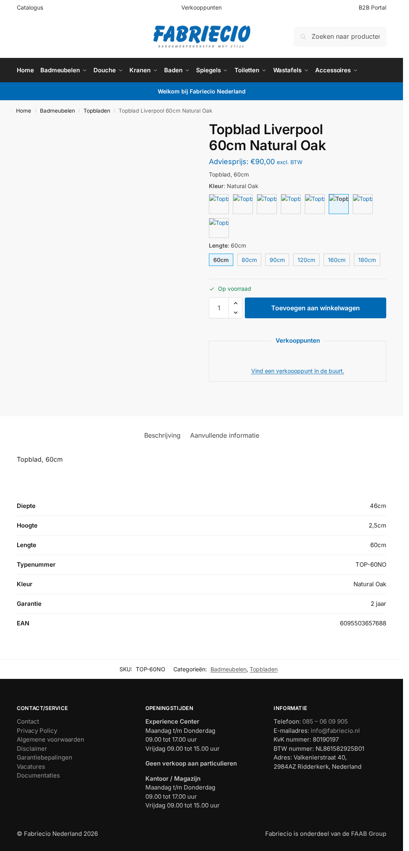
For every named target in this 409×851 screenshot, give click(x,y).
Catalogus (30, 7)
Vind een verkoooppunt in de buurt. (297, 370)
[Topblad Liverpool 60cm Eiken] (363, 204)
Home (23, 110)
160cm (336, 259)
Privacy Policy (37, 730)
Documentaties (38, 775)
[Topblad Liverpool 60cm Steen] (291, 204)
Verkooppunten (201, 7)
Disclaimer (32, 748)
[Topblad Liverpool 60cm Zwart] (315, 204)
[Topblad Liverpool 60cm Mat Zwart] (219, 228)
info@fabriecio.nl (335, 730)
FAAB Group (367, 833)
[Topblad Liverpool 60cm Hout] (243, 204)
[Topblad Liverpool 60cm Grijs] (267, 204)
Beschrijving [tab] (162, 435)
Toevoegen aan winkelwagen (315, 308)
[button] (235, 303)
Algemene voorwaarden (50, 739)
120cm (306, 259)
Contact (28, 721)
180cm (367, 259)
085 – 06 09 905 (325, 721)
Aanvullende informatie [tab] (224, 435)
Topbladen (96, 110)
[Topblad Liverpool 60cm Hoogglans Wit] (219, 204)
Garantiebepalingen (44, 757)
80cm (249, 259)
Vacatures (31, 766)
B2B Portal (372, 7)
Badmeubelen (57, 110)
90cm (277, 259)
